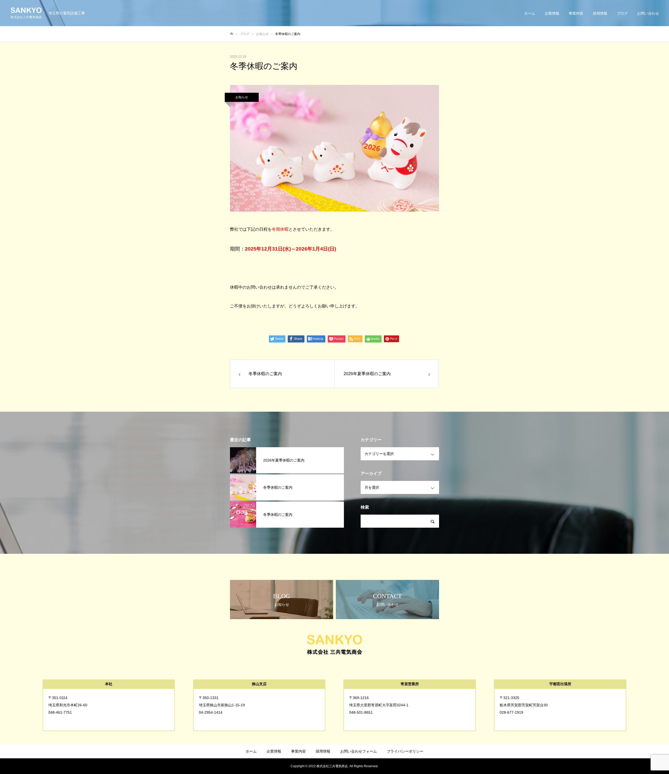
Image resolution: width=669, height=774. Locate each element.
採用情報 (600, 13)
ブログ (622, 13)
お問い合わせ (648, 13)
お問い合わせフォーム (358, 751)
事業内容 (576, 13)
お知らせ (241, 97)
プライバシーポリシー (405, 751)
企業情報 (552, 13)
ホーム (529, 13)
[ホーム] (231, 34)
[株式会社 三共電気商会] (26, 13)
